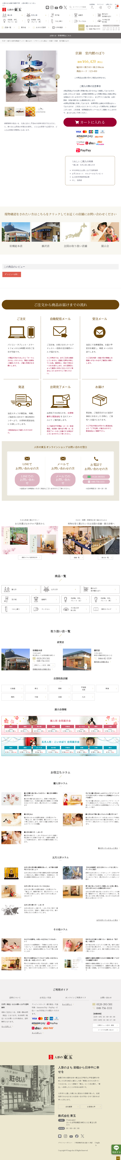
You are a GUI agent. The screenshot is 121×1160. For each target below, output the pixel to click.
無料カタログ (106, 609)
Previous (5, 76)
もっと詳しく (6, 1026)
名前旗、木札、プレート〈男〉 (36, 21)
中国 (36, 697)
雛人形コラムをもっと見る (108, 848)
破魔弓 (80, 15)
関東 (60, 688)
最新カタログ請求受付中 (29, 557)
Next (57, 76)
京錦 (50, 41)
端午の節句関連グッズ (15, 41)
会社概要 (68, 1106)
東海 (107, 688)
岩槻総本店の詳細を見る (42, 669)
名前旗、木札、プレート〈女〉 (13, 21)
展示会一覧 (105, 557)
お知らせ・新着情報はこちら (60, 35)
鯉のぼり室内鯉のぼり (106, 15)
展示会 (23, 27)
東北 (36, 688)
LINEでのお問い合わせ (27, 479)
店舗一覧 (8, 27)
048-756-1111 (43, 660)
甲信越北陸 (83, 688)
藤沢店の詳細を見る (101, 662)
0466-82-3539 (104, 658)
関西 (12, 697)
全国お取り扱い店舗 (75, 246)
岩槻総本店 (15, 246)
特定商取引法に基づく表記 (84, 1143)
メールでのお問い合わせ (63, 479)
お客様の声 (91, 1106)
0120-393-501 (43, 658)
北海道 (12, 688)
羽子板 (57, 15)
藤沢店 (46, 246)
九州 (83, 697)
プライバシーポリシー (65, 1143)
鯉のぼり (29, 41)
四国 (60, 697)
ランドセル (82, 21)
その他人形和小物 (106, 21)
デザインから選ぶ (40, 41)
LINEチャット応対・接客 (42, 665)
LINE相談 (59, 27)
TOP (3, 41)
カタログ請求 (41, 27)
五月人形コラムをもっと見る (107, 920)
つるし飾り (59, 21)
